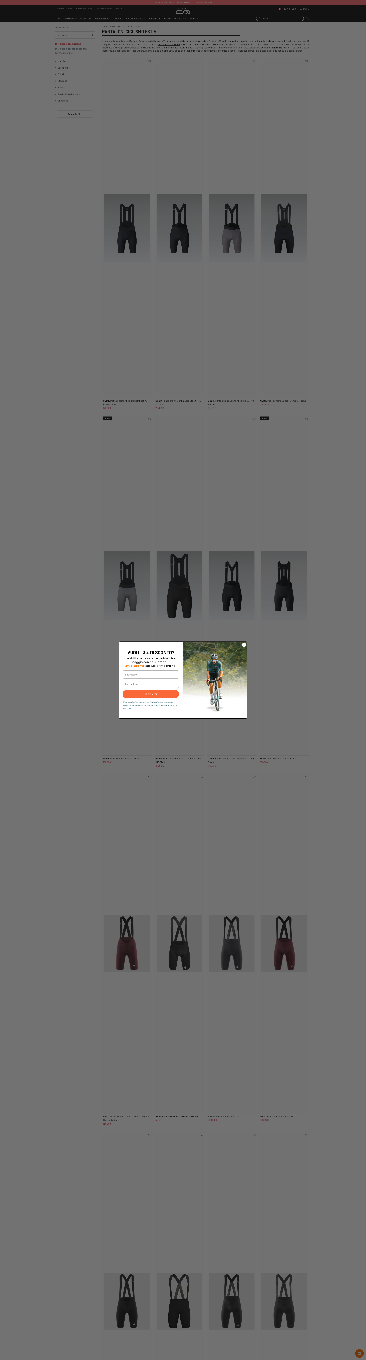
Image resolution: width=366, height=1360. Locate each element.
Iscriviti (151, 694)
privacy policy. (128, 708)
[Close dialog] (244, 645)
